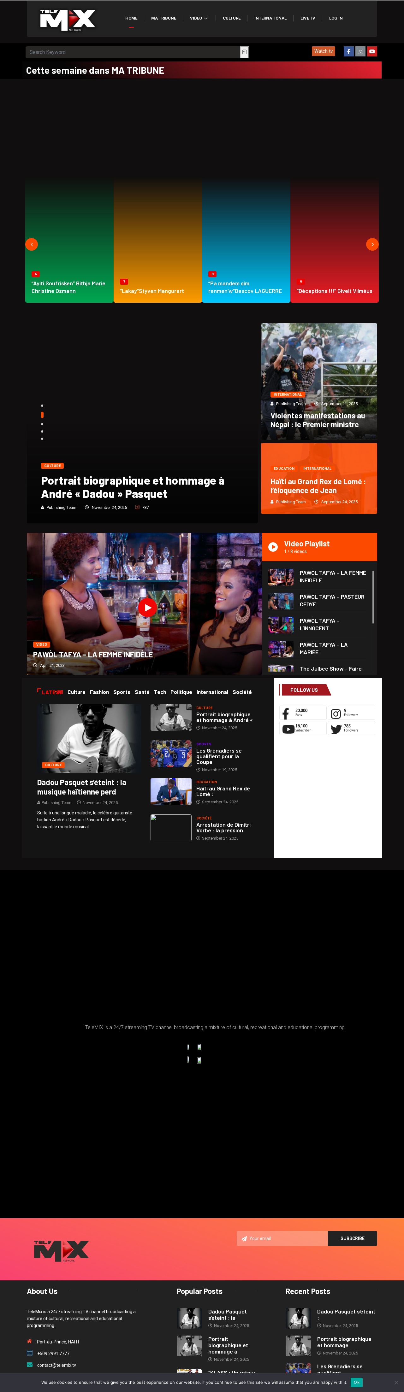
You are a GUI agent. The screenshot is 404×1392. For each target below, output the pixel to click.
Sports (204, 744)
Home (131, 18)
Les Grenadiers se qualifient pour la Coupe (219, 756)
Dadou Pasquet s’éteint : (346, 1314)
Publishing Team (61, 507)
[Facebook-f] (349, 51)
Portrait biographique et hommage (344, 1341)
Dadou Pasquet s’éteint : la (227, 1314)
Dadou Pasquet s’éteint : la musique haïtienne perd (81, 787)
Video (196, 18)
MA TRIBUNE (163, 18)
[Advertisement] (202, 126)
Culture (232, 18)
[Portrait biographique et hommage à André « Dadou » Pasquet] (171, 717)
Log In (336, 18)
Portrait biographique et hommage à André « (224, 717)
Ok (356, 1382)
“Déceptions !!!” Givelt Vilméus (334, 290)
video (41, 645)
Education (284, 469)
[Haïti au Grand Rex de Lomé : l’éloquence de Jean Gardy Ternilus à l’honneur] (171, 791)
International (270, 18)
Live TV (307, 18)
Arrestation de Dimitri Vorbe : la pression (223, 827)
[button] (323, 51)
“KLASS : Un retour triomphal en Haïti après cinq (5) (135, 486)
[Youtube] (372, 51)
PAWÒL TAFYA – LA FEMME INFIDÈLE (93, 654)
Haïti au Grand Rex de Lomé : (223, 791)
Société (204, 818)
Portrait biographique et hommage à (228, 1345)
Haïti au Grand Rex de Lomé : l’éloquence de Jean (318, 486)
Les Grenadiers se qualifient (340, 1369)
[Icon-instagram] (360, 51)
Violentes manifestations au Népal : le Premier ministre (317, 420)
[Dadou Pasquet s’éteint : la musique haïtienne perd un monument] (89, 738)
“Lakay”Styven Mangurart (152, 290)
